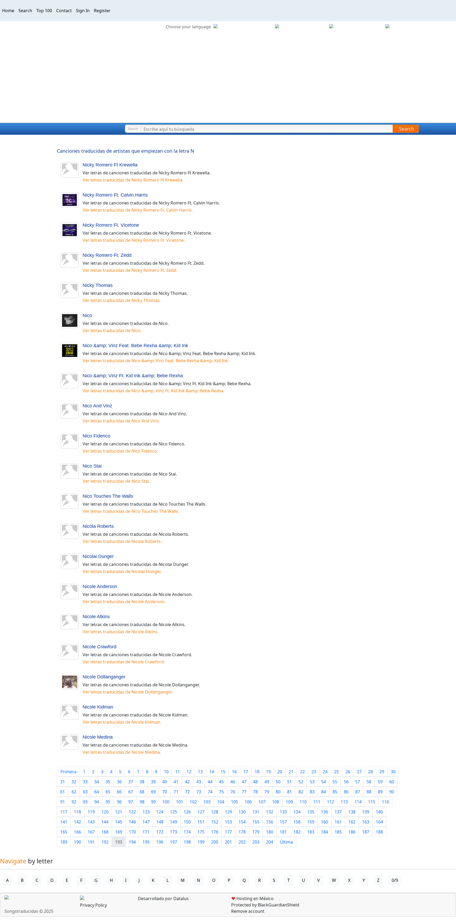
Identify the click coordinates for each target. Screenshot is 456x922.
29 (381, 772)
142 (77, 822)
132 (269, 812)
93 (85, 802)
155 (255, 822)
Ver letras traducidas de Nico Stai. (116, 481)
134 (297, 812)
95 (108, 802)
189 (63, 842)
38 (142, 782)
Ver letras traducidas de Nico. (112, 330)
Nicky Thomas (98, 285)
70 (164, 792)
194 (132, 842)
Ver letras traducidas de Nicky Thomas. (121, 300)
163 (365, 822)
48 (255, 782)
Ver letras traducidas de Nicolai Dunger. (122, 571)
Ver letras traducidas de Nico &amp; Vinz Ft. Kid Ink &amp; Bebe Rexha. (153, 391)
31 (62, 782)
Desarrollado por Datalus (163, 898)
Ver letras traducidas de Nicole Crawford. (124, 662)
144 (104, 822)
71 (176, 792)
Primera (68, 772)
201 (228, 842)
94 (96, 802)
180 (269, 832)
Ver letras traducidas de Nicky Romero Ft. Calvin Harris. (138, 210)
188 (379, 832)
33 (85, 782)
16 (234, 772)
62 (74, 792)
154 (242, 822)
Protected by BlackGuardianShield (265, 905)
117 (63, 812)
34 (96, 782)
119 (91, 812)
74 (210, 792)
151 (201, 822)
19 (268, 772)
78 (255, 792)
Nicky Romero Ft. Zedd (107, 255)
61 (62, 792)
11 (177, 772)
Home (8, 10)
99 (153, 802)
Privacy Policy (93, 905)
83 (312, 792)
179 (255, 832)
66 (119, 792)
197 (173, 842)
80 (278, 792)
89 (380, 792)
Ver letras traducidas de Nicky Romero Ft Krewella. (133, 180)
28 (370, 772)
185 (338, 832)
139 (365, 812)
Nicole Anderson (100, 586)
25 (336, 772)
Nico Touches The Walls (108, 496)
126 (187, 812)
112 (330, 802)
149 (173, 822)
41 (176, 782)
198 (187, 842)
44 (210, 782)
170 (132, 832)
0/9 (395, 880)
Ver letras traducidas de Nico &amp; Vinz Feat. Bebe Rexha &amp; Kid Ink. (156, 361)
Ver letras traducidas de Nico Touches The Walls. (131, 511)
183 (310, 832)
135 (310, 812)
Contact (64, 10)
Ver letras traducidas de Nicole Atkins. (120, 632)
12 (189, 772)
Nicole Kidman (98, 707)
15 (223, 772)
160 (324, 822)
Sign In (83, 10)
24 (325, 772)
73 (198, 792)
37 (130, 782)
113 (344, 802)
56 (346, 782)
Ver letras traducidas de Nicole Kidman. (122, 722)
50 (278, 782)
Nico (87, 315)
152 (214, 822)
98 (142, 802)
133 (283, 812)
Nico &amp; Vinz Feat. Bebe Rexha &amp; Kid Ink (135, 345)
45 (221, 782)
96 (119, 802)
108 (275, 802)
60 (391, 782)
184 (324, 832)
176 (214, 832)
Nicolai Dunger (98, 556)
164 (379, 822)
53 (312, 782)
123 (146, 812)
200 (214, 842)
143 (91, 822)
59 (380, 782)
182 (297, 832)
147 (146, 822)
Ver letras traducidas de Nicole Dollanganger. (128, 692)
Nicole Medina (98, 737)
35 (108, 782)
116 (385, 802)
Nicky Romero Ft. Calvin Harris (115, 195)
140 (379, 812)
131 (255, 812)
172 (159, 832)
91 (62, 802)
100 (165, 802)
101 (179, 802)
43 (198, 782)
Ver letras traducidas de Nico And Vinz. (121, 421)
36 (119, 782)
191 (91, 842)
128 (214, 812)
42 (187, 782)
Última (286, 842)
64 (96, 792)
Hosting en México (252, 898)
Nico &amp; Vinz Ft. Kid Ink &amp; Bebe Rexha (133, 375)
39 (153, 782)
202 (242, 842)
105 (234, 802)
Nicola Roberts (98, 526)
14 (211, 772)
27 (359, 772)
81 (289, 792)
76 (232, 792)
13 (200, 772)
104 (220, 802)
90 (391, 792)
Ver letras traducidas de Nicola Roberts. (122, 541)
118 (77, 812)
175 (201, 832)
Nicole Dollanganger (104, 676)
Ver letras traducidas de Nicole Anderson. (124, 601)
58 (369, 782)
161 (338, 822)
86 (346, 792)
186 (351, 832)
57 (357, 782)
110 (303, 802)
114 (358, 802)
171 (146, 832)
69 (153, 792)
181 (283, 832)
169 (118, 832)
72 (187, 792)
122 (132, 812)
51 (289, 782)
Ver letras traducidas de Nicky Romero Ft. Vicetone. (134, 240)
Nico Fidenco (96, 436)
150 (187, 822)
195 (146, 842)
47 (244, 782)
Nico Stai (92, 466)
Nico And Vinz (97, 405)
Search (25, 10)
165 (63, 832)
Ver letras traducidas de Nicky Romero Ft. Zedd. (130, 270)
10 (166, 772)
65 (108, 792)
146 (132, 822)
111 (316, 802)
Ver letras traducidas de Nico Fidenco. (120, 451)
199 (201, 842)
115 (371, 802)
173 (173, 832)
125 (173, 812)
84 (323, 792)
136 (324, 812)
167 (91, 832)
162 (351, 822)
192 (104, 842)
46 (232, 782)
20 (279, 772)
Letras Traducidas (35, 128)
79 (266, 792)
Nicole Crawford (99, 646)
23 (313, 772)
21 (291, 772)
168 (104, 832)
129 (228, 812)
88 (369, 792)
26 (347, 772)
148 (159, 822)
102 (193, 802)
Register (102, 10)
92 (74, 802)
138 (351, 812)
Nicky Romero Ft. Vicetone (111, 225)
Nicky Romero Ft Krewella (110, 164)
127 (201, 812)
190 (77, 842)
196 (159, 842)
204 (269, 842)
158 (297, 822)
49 (266, 782)
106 (248, 802)
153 (228, 822)
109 (289, 802)
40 (164, 782)
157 (283, 822)
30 (393, 772)
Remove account (247, 911)
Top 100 (44, 10)
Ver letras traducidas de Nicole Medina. (122, 752)
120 (104, 812)
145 (118, 822)
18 (257, 772)
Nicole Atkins (96, 616)
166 (77, 832)
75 (221, 792)
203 (255, 842)
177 (228, 832)
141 (63, 822)
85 (334, 792)
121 (118, 812)
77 (244, 792)
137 (338, 812)
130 (242, 812)
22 (302, 772)
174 (187, 832)
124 (159, 812)
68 (142, 792)
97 (130, 802)
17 (245, 772)
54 (323, 782)
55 (334, 782)
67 (130, 792)
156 (269, 822)
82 (300, 792)
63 (85, 792)
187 (365, 832)
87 (357, 792)
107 (261, 802)
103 (207, 802)
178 (242, 832)
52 (300, 782)
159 (310, 822)
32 (74, 782)
